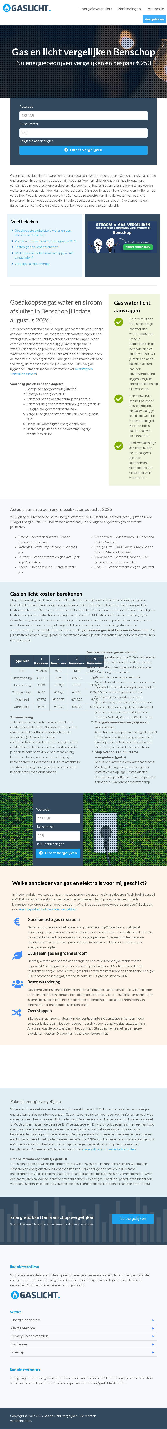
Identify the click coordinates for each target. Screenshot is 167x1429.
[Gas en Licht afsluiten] (27, 8)
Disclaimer (19, 1344)
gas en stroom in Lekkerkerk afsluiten (109, 1149)
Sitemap (17, 1352)
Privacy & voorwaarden (29, 1336)
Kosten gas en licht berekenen (36, 247)
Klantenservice (23, 1328)
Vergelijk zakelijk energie (32, 264)
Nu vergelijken (133, 1218)
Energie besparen (25, 1320)
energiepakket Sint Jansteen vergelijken (47, 909)
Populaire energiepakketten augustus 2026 (45, 241)
